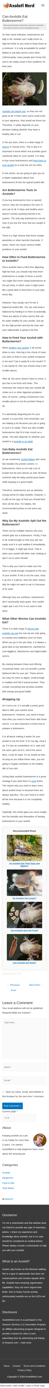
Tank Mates (8, 1188)
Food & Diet (8, 1183)
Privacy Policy (25, 1370)
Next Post (36, 985)
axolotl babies (28, 459)
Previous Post (13, 986)
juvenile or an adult (23, 441)
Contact (16, 1366)
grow (33, 781)
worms (5, 147)
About (7, 1366)
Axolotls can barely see (14, 111)
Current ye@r (10, 1111)
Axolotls (6, 1172)
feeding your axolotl (19, 347)
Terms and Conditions (34, 1366)
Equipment (7, 1178)
